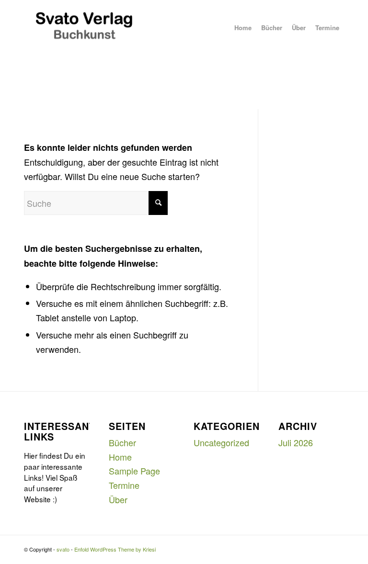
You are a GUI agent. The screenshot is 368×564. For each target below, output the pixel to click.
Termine (124, 485)
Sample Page (134, 470)
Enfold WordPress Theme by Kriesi (115, 549)
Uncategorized (221, 442)
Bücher (122, 442)
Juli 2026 (295, 442)
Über (118, 499)
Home (120, 457)
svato (63, 549)
